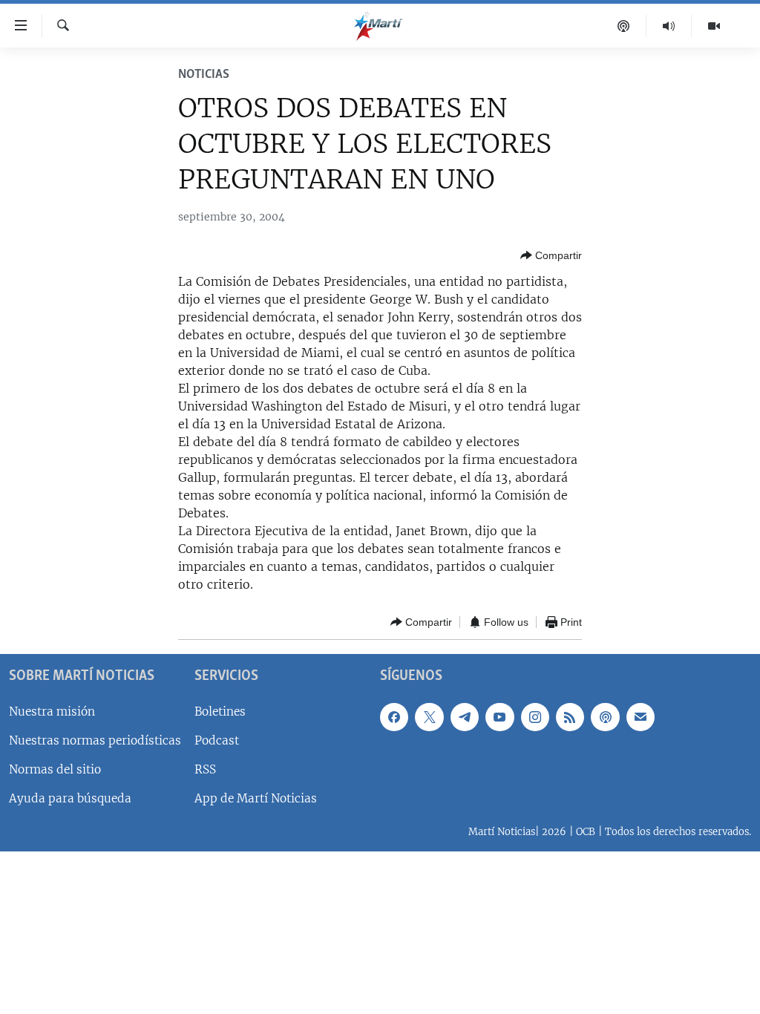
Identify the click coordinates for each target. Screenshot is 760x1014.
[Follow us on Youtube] (499, 717)
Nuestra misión (52, 711)
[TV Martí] (714, 26)
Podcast (216, 740)
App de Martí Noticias (255, 798)
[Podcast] (623, 26)
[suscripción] (640, 717)
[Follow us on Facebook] (394, 717)
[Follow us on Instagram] (535, 717)
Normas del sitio (55, 769)
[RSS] (570, 717)
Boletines (220, 711)
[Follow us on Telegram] (465, 717)
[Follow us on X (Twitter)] (429, 717)
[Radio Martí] (669, 26)
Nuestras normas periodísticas (95, 740)
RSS (205, 769)
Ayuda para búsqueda (70, 798)
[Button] (551, 255)
